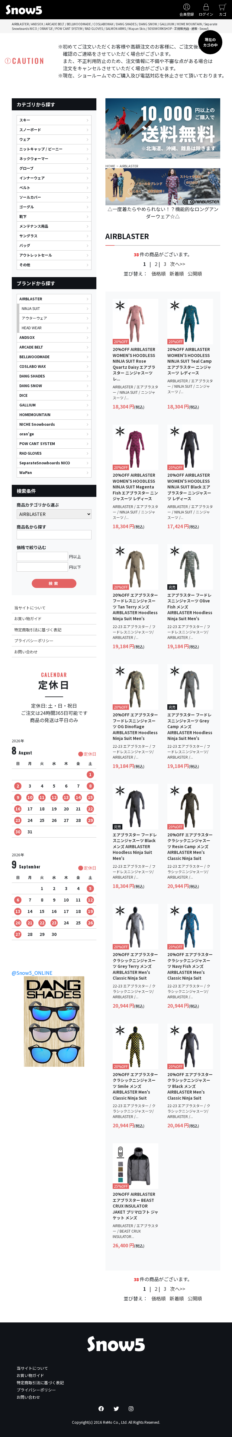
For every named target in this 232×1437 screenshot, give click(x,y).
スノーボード (30, 129)
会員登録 (186, 14)
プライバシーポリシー (33, 640)
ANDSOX (27, 337)
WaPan (25, 472)
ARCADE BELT (31, 346)
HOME (110, 165)
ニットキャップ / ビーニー (41, 148)
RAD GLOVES (30, 453)
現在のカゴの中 (210, 42)
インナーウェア (32, 177)
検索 (54, 583)
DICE (23, 395)
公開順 (195, 273)
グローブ (26, 168)
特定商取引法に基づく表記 (37, 630)
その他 (24, 264)
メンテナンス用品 (33, 226)
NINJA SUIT (31, 308)
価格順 (158, 273)
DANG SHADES (32, 375)
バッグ (24, 245)
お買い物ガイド (28, 618)
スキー (24, 119)
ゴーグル (26, 206)
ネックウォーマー (33, 158)
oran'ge (26, 433)
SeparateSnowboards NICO (44, 462)
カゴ (222, 14)
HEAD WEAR (32, 327)
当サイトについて (30, 608)
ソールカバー (30, 197)
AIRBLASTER (30, 298)
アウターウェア (34, 318)
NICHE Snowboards (37, 424)
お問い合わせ (26, 652)
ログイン (206, 14)
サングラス (28, 235)
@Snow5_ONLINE (32, 972)
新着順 (176, 273)
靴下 (23, 216)
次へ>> (177, 263)
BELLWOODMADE (34, 356)
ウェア (24, 139)
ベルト (24, 187)
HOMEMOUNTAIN (34, 414)
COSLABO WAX (32, 366)
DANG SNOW (30, 385)
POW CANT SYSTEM (37, 443)
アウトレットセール (35, 254)
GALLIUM (27, 404)
